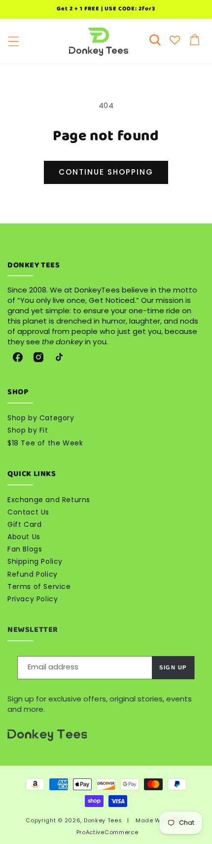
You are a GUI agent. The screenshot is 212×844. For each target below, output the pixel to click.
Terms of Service (39, 586)
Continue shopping (106, 172)
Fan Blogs (24, 549)
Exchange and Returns (48, 500)
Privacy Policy (32, 599)
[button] (13, 42)
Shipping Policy (35, 561)
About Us (23, 537)
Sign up (173, 667)
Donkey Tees (103, 820)
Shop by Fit (27, 430)
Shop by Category (40, 418)
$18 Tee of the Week (45, 443)
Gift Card (24, 524)
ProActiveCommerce (107, 832)
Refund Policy (32, 574)
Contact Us (28, 512)
